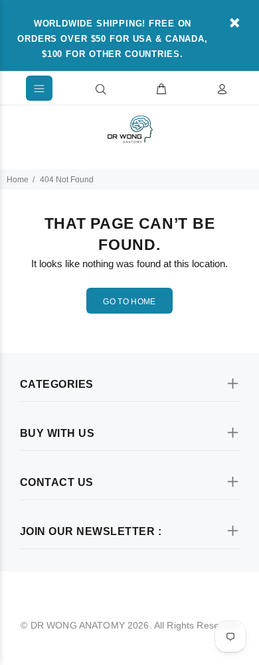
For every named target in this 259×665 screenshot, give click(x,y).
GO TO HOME (129, 301)
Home (18, 179)
